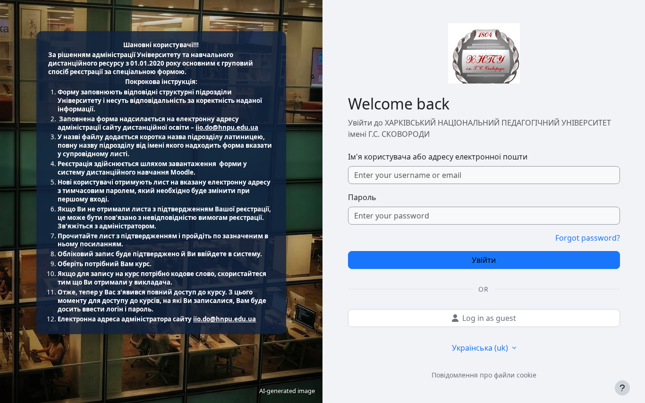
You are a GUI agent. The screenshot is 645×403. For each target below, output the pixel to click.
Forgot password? (587, 238)
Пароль (362, 197)
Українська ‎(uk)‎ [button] (481, 348)
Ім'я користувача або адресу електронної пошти (437, 156)
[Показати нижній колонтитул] (622, 387)
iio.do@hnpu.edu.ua (226, 127)
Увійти (484, 260)
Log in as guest (489, 318)
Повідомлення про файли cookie (484, 374)
